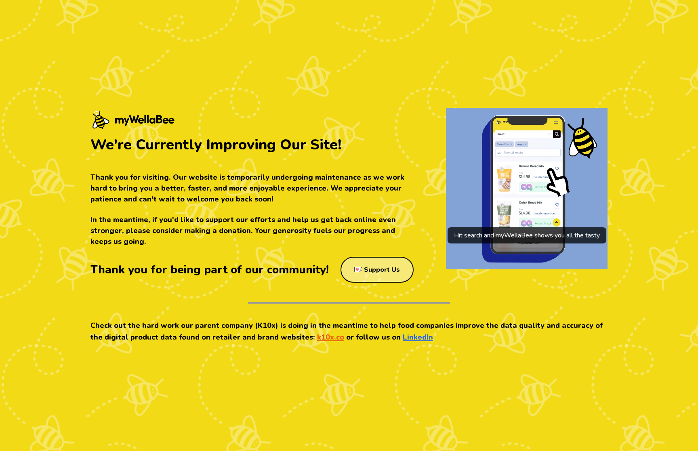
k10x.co (330, 337)
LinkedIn (418, 337)
